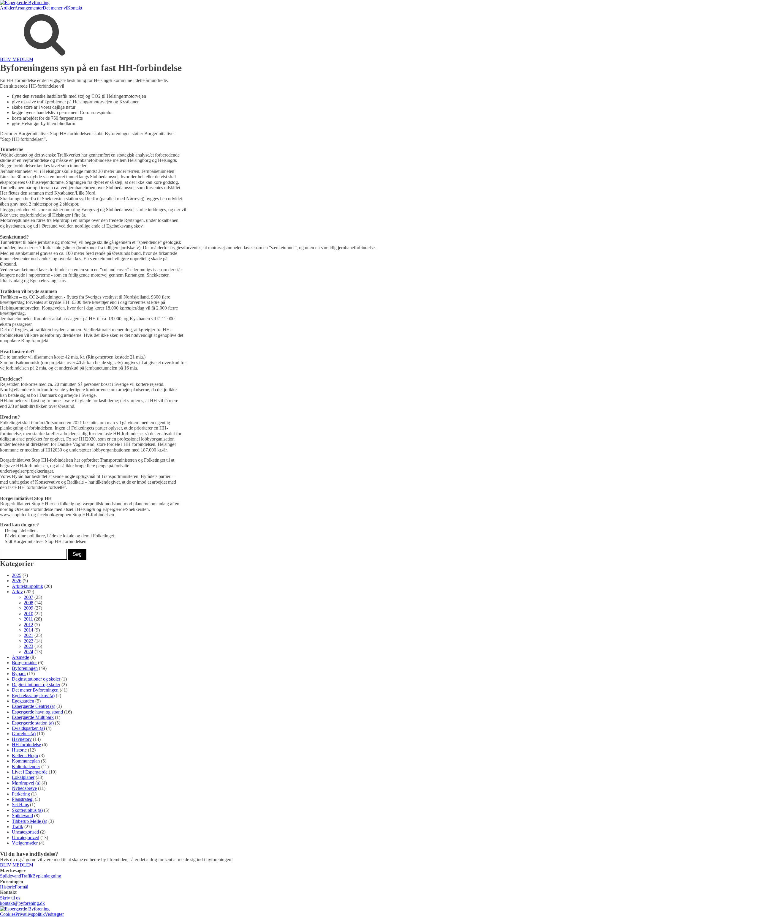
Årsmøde (20, 657)
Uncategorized (25, 837)
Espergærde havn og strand (37, 711)
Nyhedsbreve (24, 788)
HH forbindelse (26, 744)
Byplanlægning (46, 875)
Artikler (7, 7)
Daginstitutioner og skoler (36, 678)
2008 (28, 602)
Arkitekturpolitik (27, 586)
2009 (28, 607)
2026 (16, 580)
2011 (28, 618)
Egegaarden (23, 700)
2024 (28, 651)
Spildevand (22, 815)
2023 (28, 646)
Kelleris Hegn (25, 755)
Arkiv (17, 591)
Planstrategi (23, 799)
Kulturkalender (26, 766)
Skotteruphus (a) (27, 810)
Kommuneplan (26, 760)
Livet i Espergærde (30, 771)
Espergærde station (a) (33, 722)
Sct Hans (20, 804)
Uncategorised (25, 831)
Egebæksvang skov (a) (33, 695)
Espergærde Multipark (33, 717)
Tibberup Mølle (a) (29, 821)
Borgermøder (24, 662)
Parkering (21, 793)
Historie (19, 749)
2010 (28, 613)
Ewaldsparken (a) (28, 728)
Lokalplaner (23, 777)
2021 (28, 635)
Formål (21, 886)
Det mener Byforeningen (35, 689)
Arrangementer (29, 7)
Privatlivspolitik (30, 914)
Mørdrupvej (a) (26, 782)
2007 (28, 597)
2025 (16, 575)
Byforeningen (25, 668)
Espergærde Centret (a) (33, 706)
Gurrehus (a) (24, 733)
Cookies (7, 914)
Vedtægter (54, 914)
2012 (28, 624)
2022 (28, 640)
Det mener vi (55, 7)
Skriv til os (10, 897)
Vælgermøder (25, 842)
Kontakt (74, 7)
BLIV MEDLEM (16, 59)
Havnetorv (22, 739)
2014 (28, 629)
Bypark (19, 673)
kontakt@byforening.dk (22, 903)
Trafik (17, 826)
